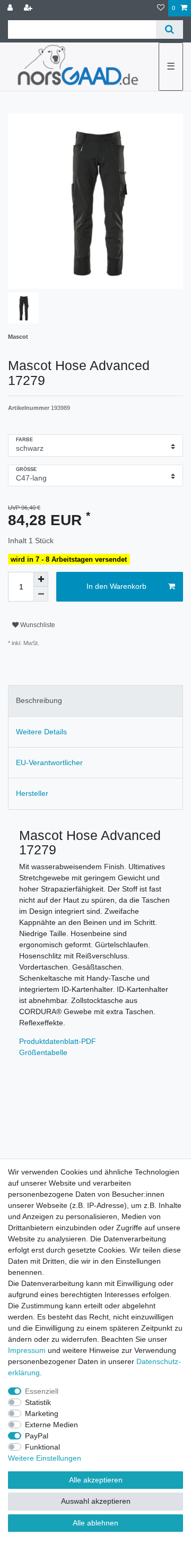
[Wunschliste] (160, 8)
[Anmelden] (11, 8)
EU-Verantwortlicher (49, 762)
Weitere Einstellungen (44, 1458)
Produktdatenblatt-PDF (57, 1041)
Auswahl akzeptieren (96, 1501)
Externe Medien (51, 1424)
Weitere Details (41, 731)
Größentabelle (43, 1052)
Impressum (27, 1350)
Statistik (38, 1402)
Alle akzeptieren (96, 1480)
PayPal (36, 1435)
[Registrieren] (29, 8)
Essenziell (41, 1391)
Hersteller (32, 793)
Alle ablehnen (95, 1523)
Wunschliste (37, 625)
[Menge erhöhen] (40, 579)
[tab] (95, 700)
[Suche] (169, 29)
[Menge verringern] (40, 594)
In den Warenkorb (116, 586)
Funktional (42, 1447)
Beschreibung (39, 700)
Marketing (41, 1413)
